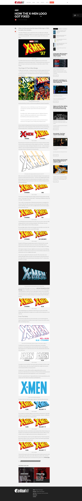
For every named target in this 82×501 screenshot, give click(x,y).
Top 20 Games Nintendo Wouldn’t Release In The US (61, 39)
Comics (38, 2)
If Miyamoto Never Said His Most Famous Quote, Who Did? (61, 36)
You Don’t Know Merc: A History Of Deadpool (41, 478)
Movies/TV (42, 2)
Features (55, 84)
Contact (34, 496)
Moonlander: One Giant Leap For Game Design (59, 134)
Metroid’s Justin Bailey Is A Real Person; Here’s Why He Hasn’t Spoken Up (61, 31)
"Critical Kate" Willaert (22, 19)
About (34, 489)
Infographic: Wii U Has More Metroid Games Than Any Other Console (60, 55)
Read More (56, 75)
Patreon (51, 2)
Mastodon (35, 494)
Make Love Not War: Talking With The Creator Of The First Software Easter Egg (60, 107)
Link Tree (34, 493)
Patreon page (46, 457)
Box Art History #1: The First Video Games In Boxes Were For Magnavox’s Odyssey (61, 44)
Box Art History (62, 164)
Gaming (33, 2)
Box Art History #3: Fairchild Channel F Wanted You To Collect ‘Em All (60, 161)
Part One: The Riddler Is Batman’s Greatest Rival (25, 478)
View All (47, 2)
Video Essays (29, 2)
